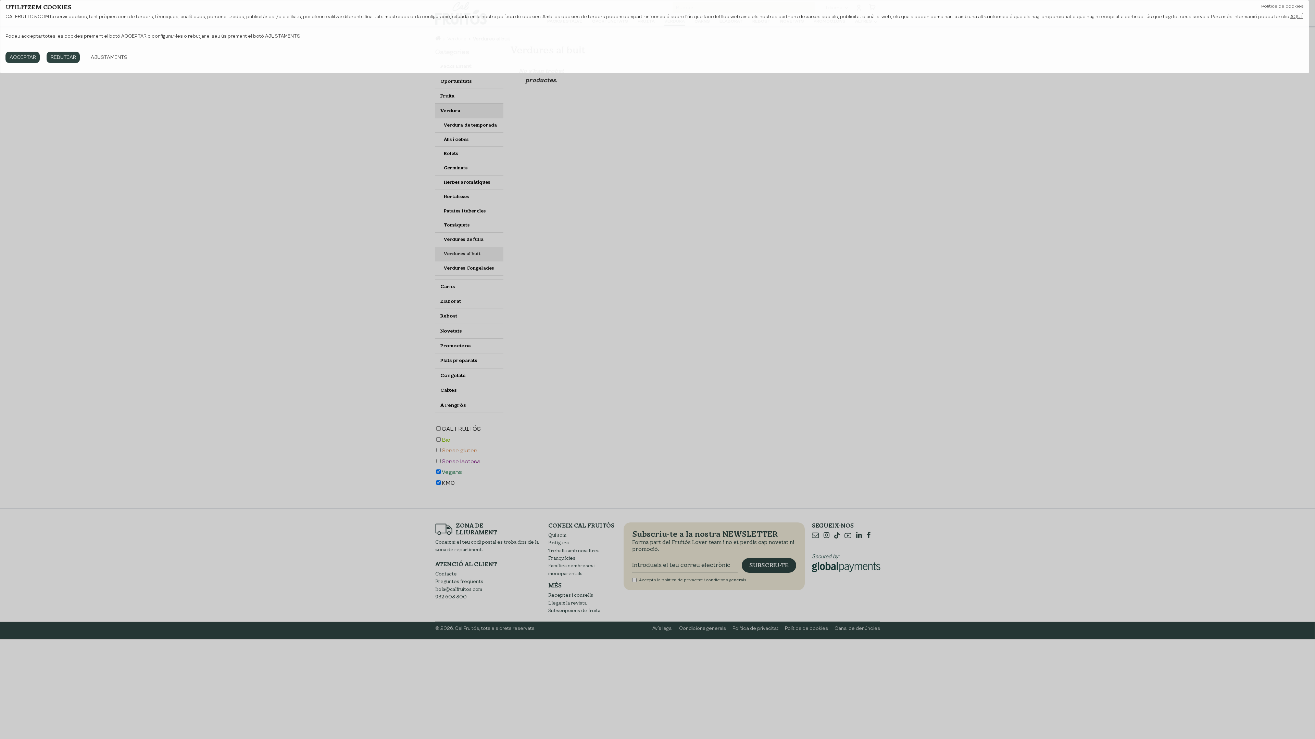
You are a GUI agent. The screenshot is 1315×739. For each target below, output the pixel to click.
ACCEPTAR (23, 57)
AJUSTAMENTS (109, 57)
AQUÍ (1296, 17)
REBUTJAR (63, 57)
